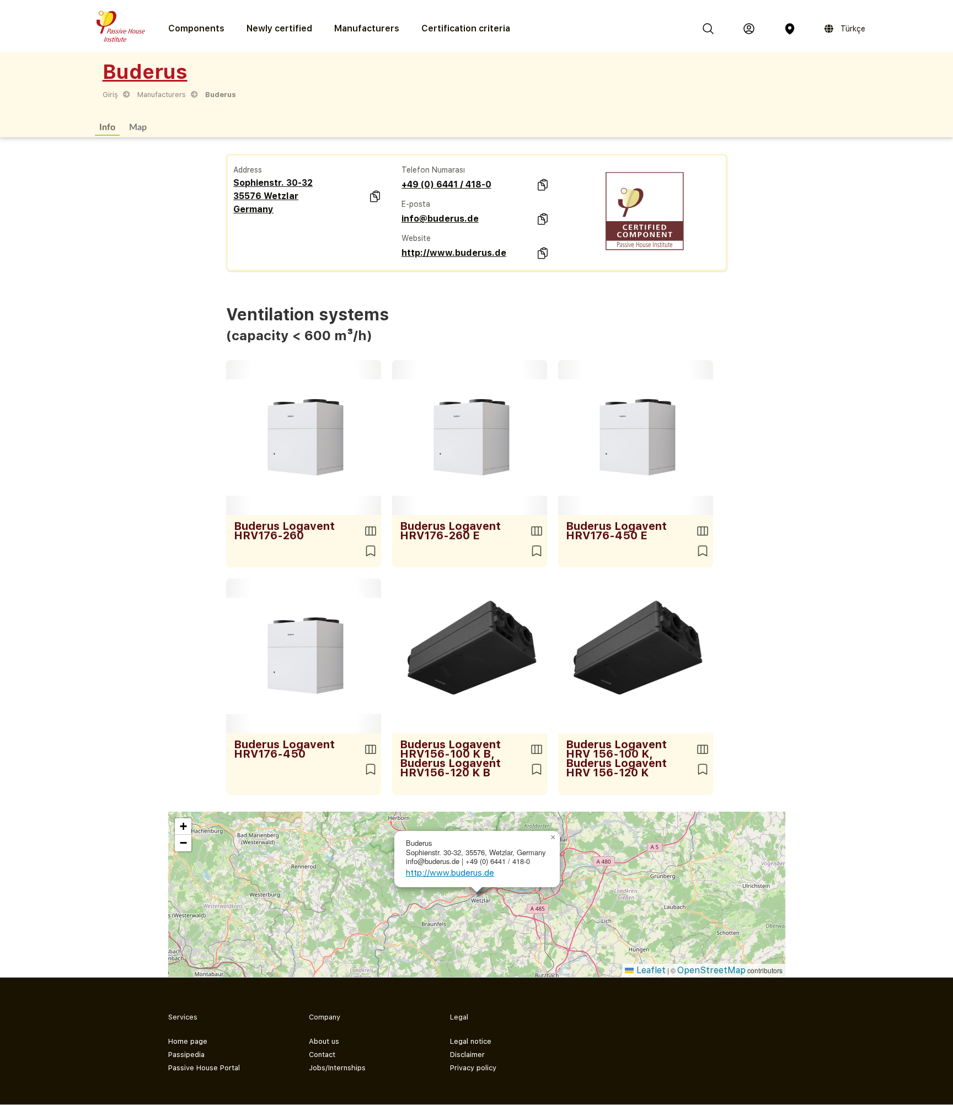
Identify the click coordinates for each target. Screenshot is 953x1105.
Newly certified (279, 28)
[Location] (789, 28)
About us (324, 1041)
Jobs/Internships (337, 1068)
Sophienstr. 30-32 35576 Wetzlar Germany (273, 196)
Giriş (110, 94)
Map (138, 126)
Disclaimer (467, 1054)
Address (247, 169)
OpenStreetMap (711, 970)
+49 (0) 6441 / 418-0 (446, 184)
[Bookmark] (370, 551)
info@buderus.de (440, 218)
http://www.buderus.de (453, 253)
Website (416, 238)
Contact (322, 1054)
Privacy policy (473, 1068)
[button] (553, 837)
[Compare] (370, 531)
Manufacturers (366, 28)
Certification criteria (465, 28)
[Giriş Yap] (749, 28)
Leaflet (650, 970)
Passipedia (186, 1054)
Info (107, 126)
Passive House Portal (204, 1068)
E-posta (415, 204)
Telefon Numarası (433, 169)
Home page (187, 1041)
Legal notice (470, 1041)
